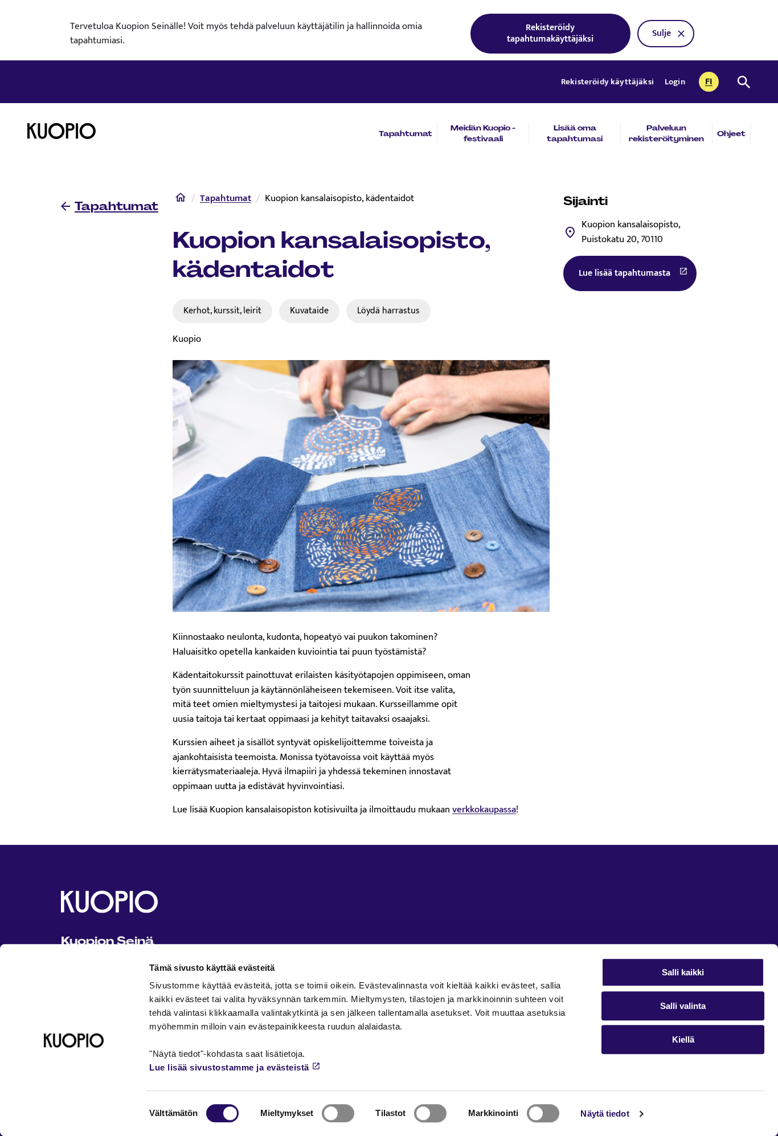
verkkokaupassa (484, 810)
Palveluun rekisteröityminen (666, 133)
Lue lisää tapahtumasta (638, 276)
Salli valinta (683, 1006)
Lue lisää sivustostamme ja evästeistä (229, 1067)
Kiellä (683, 1039)
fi (712, 82)
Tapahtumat (405, 133)
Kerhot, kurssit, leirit (222, 310)
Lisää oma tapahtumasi (575, 133)
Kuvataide (309, 310)
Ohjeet (731, 133)
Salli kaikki (683, 972)
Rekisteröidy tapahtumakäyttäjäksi (550, 33)
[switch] (338, 1113)
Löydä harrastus (388, 310)
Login (675, 82)
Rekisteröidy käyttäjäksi (608, 82)
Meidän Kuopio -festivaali (483, 133)
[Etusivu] (180, 200)
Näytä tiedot (604, 1113)
